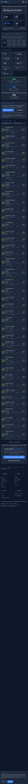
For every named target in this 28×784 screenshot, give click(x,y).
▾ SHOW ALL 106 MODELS (14, 442)
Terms (2, 495)
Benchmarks (3, 479)
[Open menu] (26, 2)
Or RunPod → (20, 110)
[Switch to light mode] (23, 2)
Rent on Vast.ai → (8, 110)
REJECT (4, 781)
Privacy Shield (18, 495)
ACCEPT (10, 781)
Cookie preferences (5, 497)
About (16, 484)
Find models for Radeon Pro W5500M (14, 457)
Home (2, 477)
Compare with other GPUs (14, 460)
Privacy (2, 493)
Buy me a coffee (19, 493)
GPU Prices (3, 483)
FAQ (16, 483)
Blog (2, 484)
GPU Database (4, 481)
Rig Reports (17, 481)
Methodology (18, 479)
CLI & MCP (3, 486)
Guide (16, 477)
